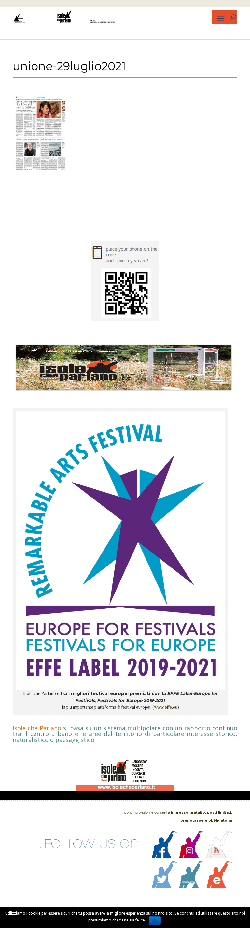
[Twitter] (164, 887)
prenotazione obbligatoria (206, 820)
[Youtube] (219, 857)
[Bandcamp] (192, 887)
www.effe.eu (165, 707)
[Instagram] (192, 857)
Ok (154, 920)
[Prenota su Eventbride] (219, 887)
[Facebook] (164, 857)
